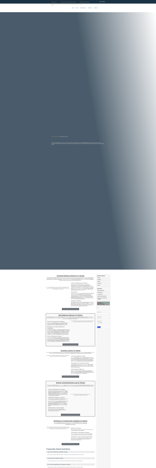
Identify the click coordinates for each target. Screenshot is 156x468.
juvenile (73, 357)
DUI (84, 278)
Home (73, 7)
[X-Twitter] (101, 1)
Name (98, 307)
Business (72, 433)
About (76, 7)
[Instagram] (102, 1)
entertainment (61, 385)
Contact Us (96, 7)
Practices (89, 7)
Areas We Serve (83, 7)
